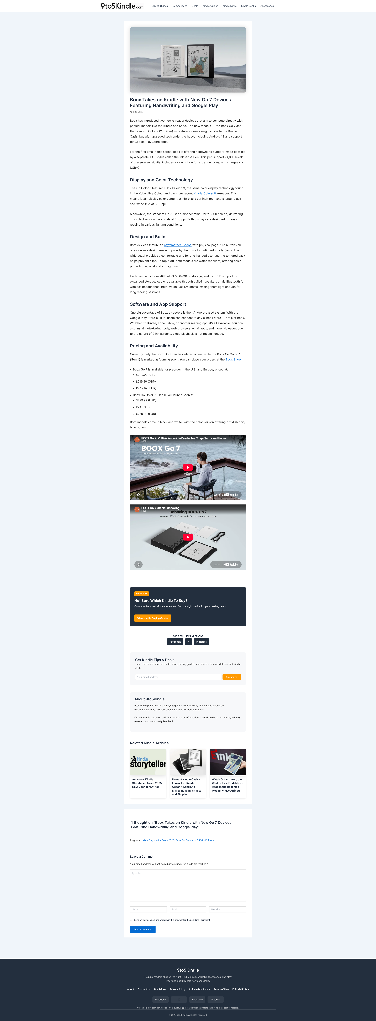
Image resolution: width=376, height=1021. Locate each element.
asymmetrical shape (178, 245)
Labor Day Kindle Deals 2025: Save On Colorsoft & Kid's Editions (178, 840)
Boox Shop (233, 359)
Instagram (197, 999)
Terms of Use (221, 989)
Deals (195, 5)
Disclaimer (160, 989)
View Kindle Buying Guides (152, 618)
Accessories (267, 5)
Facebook (175, 641)
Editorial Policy (240, 989)
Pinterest (201, 641)
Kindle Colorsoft (205, 193)
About (130, 989)
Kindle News (229, 5)
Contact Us (144, 989)
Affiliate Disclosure (199, 989)
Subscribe (231, 677)
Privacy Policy (177, 989)
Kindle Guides (210, 5)
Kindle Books (248, 5)
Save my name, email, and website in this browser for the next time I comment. (172, 920)
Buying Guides (160, 5)
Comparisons (179, 5)
